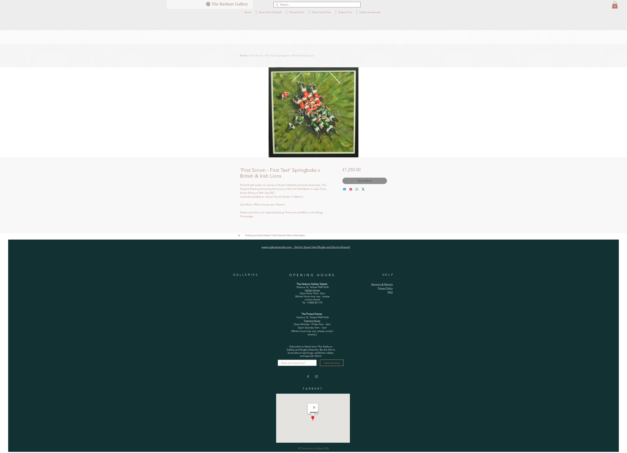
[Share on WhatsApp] (357, 189)
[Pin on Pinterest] (351, 189)
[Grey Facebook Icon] (308, 376)
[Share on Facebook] (344, 189)
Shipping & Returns (382, 284)
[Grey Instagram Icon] (316, 376)
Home (243, 55)
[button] (615, 4)
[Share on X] (363, 189)
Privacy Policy (385, 288)
